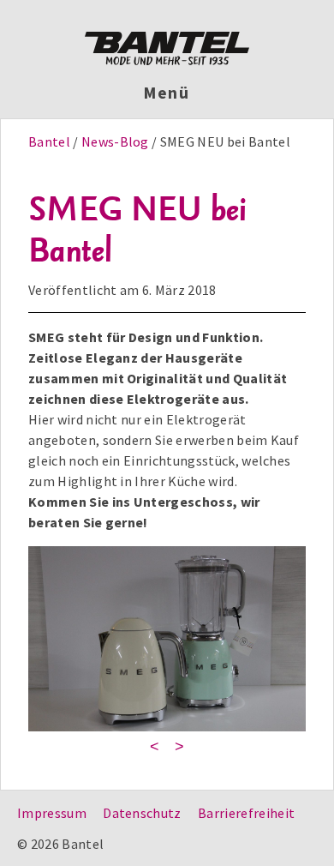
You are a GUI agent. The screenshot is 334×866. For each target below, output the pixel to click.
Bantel (50, 141)
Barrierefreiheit (246, 812)
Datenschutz (142, 812)
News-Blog (115, 141)
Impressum (51, 812)
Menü (167, 92)
